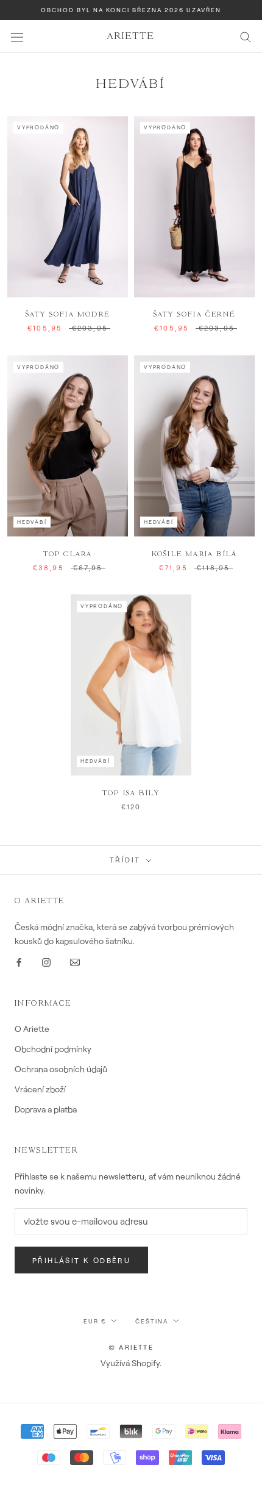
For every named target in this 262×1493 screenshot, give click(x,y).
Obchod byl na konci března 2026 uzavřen (131, 9)
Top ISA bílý (131, 793)
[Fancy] (74, 961)
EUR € (94, 1321)
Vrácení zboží (40, 1089)
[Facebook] (19, 961)
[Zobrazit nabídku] (17, 36)
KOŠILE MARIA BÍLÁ (194, 554)
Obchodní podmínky (53, 1049)
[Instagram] (46, 961)
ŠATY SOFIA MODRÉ (68, 315)
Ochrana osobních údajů (61, 1069)
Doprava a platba (46, 1109)
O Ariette (32, 1028)
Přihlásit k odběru (81, 1260)
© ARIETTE (131, 1347)
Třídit (127, 859)
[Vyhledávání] (245, 36)
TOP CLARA (68, 554)
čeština (151, 1321)
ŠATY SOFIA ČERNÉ (194, 315)
